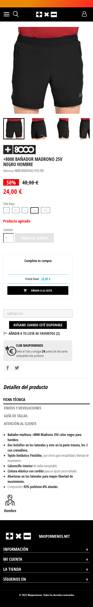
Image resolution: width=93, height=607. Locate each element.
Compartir (7, 367)
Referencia (8, 171)
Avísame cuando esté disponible (38, 325)
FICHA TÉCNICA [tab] (14, 399)
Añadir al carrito (34, 238)
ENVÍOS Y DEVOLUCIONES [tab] (22, 408)
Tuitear (17, 367)
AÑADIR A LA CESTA (38, 290)
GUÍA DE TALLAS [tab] (15, 415)
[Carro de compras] (77, 14)
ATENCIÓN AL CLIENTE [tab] (20, 423)
